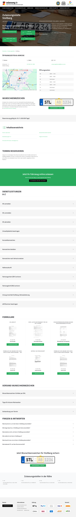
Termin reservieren (6, 132)
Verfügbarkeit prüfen (56, 107)
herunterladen (13, 344)
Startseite (4, 51)
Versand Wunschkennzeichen (45, 132)
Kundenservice (8, 505)
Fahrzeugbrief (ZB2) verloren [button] (11, 286)
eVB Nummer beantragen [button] (10, 304)
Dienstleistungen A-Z (6, 136)
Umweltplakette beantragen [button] (11, 231)
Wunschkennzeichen (7, 8)
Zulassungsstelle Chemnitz (28, 482)
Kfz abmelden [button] (6, 222)
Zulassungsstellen (20, 8)
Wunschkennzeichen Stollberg (10, 108)
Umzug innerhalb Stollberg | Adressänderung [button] (16, 295)
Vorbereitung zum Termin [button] (10, 412)
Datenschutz (20, 510)
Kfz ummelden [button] (6, 213)
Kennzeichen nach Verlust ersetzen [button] (13, 258)
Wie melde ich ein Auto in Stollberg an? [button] (12, 436)
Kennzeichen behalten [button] (9, 249)
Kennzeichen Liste (64, 8)
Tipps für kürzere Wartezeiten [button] (11, 402)
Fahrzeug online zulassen (39, 180)
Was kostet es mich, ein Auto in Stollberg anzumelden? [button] (16, 432)
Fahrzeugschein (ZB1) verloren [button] (11, 277)
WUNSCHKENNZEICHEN (11, 31)
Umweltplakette (53, 8)
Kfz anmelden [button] (6, 204)
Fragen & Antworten (43, 136)
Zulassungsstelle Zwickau (65, 482)
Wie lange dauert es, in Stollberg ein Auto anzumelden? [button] (16, 428)
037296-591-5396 (31, 64)
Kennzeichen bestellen (41, 8)
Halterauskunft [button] (7, 268)
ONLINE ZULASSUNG (29, 32)
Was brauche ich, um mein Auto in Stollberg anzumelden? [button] (16, 424)
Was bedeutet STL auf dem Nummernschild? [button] (13, 444)
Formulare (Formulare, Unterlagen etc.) (10, 140)
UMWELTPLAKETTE (29, 38)
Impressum (26, 510)
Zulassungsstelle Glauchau (47, 482)
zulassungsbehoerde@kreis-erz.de (58, 64)
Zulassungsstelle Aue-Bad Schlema (10, 483)
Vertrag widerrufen (22, 508)
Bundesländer (20, 506)
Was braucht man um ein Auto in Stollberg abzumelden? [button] (16, 440)
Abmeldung (30, 8)
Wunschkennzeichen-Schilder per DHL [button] (13, 393)
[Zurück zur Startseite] (12, 3)
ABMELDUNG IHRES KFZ (10, 39)
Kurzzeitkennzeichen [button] (8, 240)
